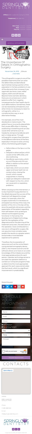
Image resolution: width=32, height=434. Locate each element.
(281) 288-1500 (20, 18)
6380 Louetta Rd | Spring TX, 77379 (18, 15)
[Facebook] (13, 35)
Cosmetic (16, 73)
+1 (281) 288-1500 (6, 408)
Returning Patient (9, 327)
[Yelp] (16, 35)
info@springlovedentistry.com (10, 414)
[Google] (19, 35)
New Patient (7, 325)
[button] (2, 39)
